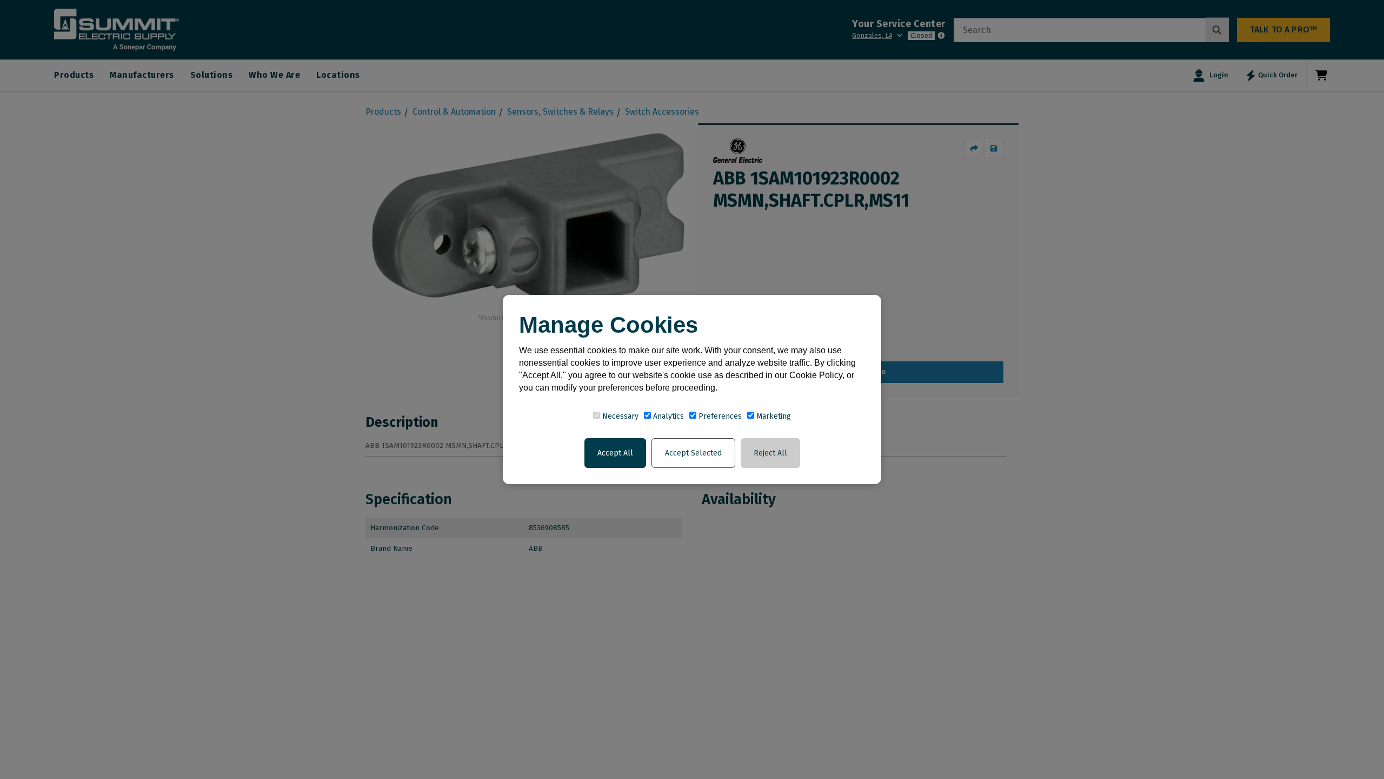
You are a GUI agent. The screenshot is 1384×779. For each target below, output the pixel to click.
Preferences (719, 416)
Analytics (667, 416)
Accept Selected (693, 453)
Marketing (772, 416)
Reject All (770, 453)
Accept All (615, 453)
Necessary (619, 416)
